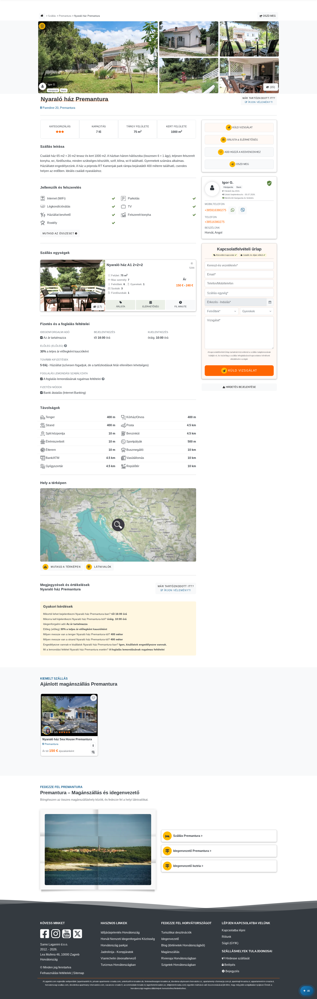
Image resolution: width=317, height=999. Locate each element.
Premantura (65, 15)
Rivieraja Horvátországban (178, 958)
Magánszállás (170, 951)
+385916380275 (215, 210)
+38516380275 (215, 221)
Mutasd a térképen (65, 566)
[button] (118, 525)
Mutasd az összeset (59, 233)
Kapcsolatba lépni (233, 930)
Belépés (229, 964)
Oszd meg (269, 15)
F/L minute (180, 306)
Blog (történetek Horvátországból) (183, 945)
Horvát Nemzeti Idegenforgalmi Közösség (128, 938)
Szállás (52, 15)
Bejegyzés (232, 971)
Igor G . (52, 84)
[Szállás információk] (93, 745)
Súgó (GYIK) (230, 943)
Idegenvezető (170, 938)
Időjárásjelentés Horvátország (120, 932)
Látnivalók (102, 566)
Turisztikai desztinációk (176, 932)
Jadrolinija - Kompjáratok (117, 951)
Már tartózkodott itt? (259, 100)
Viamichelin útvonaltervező (118, 958)
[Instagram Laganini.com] (55, 934)
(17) (99, 306)
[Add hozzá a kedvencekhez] (93, 698)
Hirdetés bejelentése (240, 387)
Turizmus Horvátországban (118, 964)
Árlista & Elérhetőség (242, 139)
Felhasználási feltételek (55, 973)
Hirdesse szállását (237, 958)
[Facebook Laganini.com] (44, 934)
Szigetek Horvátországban (178, 964)
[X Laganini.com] (77, 934)
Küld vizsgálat (242, 127)
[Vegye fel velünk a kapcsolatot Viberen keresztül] (242, 210)
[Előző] (47, 715)
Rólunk (226, 936)
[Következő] (91, 715)
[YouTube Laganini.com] (66, 934)
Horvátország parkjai (114, 945)
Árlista (120, 306)
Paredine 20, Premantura (58, 107)
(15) (272, 87)
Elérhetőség (150, 306)
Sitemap (78, 973)
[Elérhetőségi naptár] (93, 751)
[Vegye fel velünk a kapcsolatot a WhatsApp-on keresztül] (232, 210)
